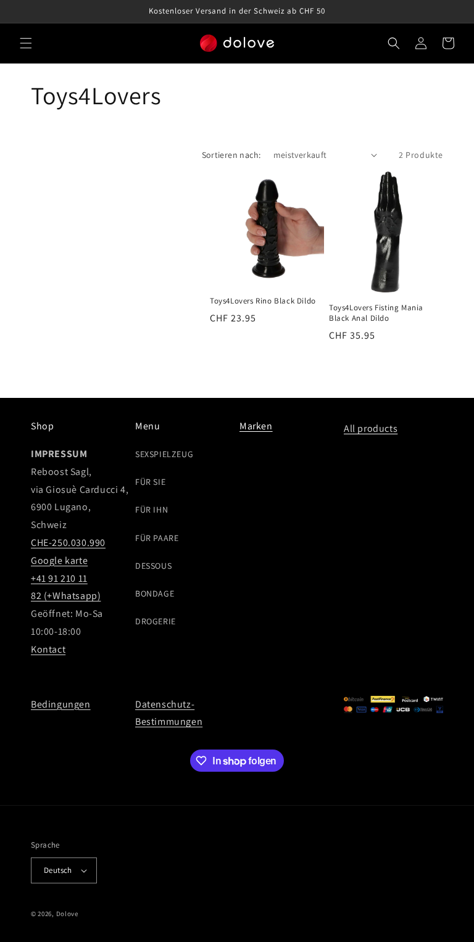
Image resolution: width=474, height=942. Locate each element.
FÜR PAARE (156, 537)
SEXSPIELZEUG (164, 454)
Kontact (48, 649)
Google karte (59, 560)
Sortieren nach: (231, 154)
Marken (256, 425)
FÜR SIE (150, 481)
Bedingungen (61, 704)
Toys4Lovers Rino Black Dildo (263, 301)
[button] (26, 43)
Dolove (67, 913)
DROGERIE (155, 621)
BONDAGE (154, 593)
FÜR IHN (151, 509)
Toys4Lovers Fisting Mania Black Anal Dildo (376, 313)
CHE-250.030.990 (68, 542)
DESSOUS (153, 565)
